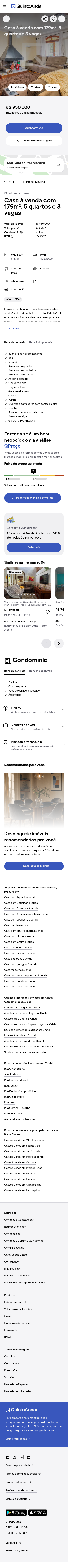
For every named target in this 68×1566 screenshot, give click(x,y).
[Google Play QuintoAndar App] (16, 1512)
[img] (27, 583)
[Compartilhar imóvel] (44, 18)
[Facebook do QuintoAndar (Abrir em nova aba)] (8, 1457)
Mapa (54, 87)
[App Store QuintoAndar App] (37, 1512)
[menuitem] (10, 182)
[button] (34, 709)
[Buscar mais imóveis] (6, 18)
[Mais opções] (61, 18)
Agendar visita (34, 128)
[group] (27, 600)
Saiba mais (34, 547)
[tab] (14, 342)
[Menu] (4, 6)
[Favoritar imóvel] (53, 18)
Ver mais (13, 329)
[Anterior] (46, 643)
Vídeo (37, 87)
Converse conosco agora (36, 141)
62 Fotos (19, 87)
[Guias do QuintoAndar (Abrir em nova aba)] (22, 1457)
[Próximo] (59, 643)
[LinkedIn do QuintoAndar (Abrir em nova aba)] (29, 1457)
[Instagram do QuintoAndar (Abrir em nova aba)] (15, 1457)
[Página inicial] (27, 6)
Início (7, 182)
